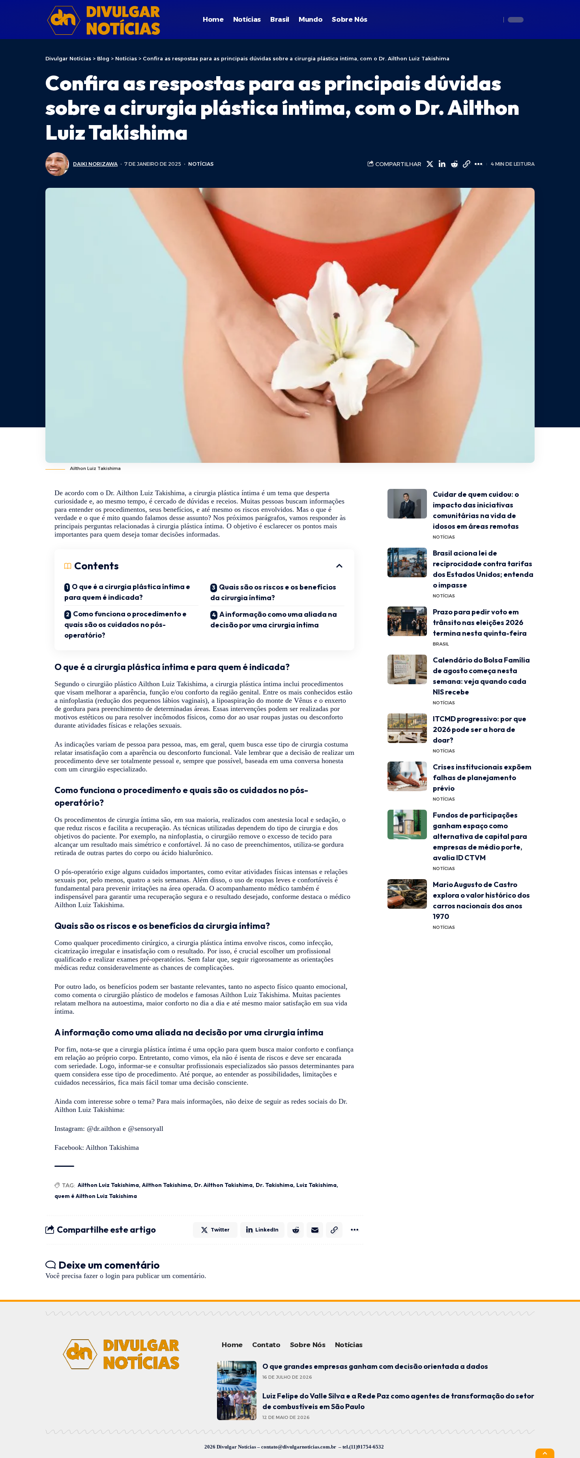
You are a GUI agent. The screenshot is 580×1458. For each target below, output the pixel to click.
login (112, 1276)
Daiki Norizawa (95, 164)
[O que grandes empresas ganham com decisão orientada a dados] (236, 1376)
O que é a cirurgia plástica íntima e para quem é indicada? (127, 592)
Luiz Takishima (316, 1184)
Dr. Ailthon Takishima (223, 1184)
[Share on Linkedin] (441, 164)
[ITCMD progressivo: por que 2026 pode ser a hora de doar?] (407, 728)
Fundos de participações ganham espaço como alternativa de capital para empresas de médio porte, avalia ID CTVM (480, 836)
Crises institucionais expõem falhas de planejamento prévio (482, 777)
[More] (478, 164)
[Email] (315, 1230)
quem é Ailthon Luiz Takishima (95, 1196)
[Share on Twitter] (429, 164)
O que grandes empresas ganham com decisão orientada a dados (375, 1366)
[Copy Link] (466, 164)
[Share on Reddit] (454, 164)
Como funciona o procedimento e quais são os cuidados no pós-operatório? (125, 624)
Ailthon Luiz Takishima (108, 1184)
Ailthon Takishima (166, 1184)
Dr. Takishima (274, 1184)
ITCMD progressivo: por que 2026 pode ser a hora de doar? (479, 729)
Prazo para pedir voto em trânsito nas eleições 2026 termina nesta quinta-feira (480, 622)
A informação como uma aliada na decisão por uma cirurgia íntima (273, 619)
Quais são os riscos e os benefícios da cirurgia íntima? (273, 592)
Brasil (441, 644)
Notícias (200, 164)
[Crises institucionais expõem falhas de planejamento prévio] (407, 776)
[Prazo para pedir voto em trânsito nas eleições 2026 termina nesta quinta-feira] (407, 621)
